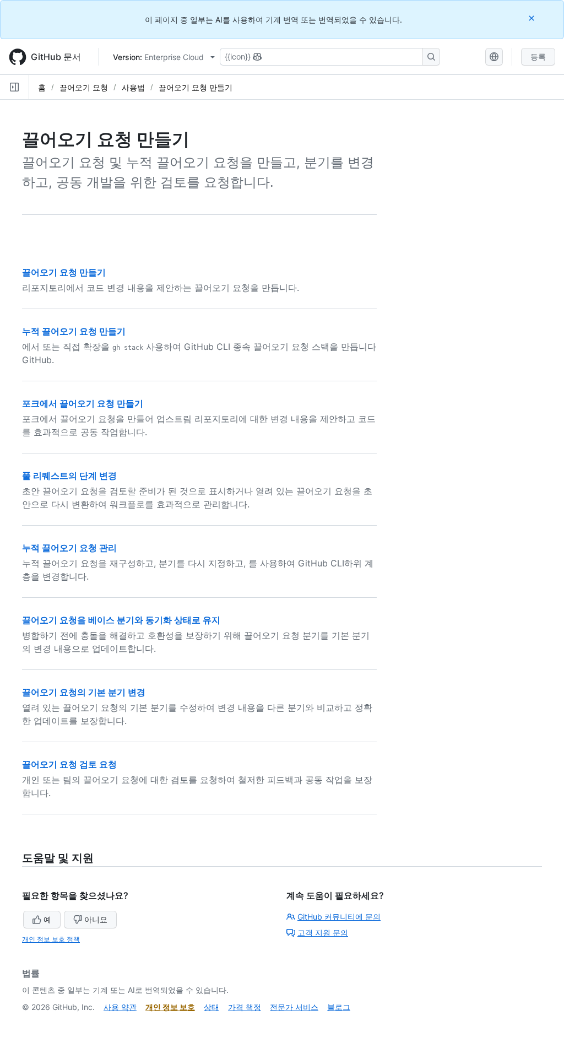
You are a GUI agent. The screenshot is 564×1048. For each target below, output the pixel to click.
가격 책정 (244, 1007)
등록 (538, 56)
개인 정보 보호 (170, 1007)
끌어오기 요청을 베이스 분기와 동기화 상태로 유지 (121, 619)
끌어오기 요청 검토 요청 (69, 764)
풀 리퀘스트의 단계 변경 (69, 475)
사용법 (133, 87)
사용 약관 (120, 1007)
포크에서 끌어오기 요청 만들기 (82, 403)
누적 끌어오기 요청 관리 (69, 547)
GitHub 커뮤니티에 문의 (339, 916)
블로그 (338, 1007)
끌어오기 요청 (83, 87)
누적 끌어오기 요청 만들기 (74, 331)
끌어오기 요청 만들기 (195, 87)
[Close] (532, 18)
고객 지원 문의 (322, 932)
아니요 (95, 919)
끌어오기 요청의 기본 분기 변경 (83, 692)
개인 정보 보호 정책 (51, 939)
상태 (211, 1007)
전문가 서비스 (294, 1007)
